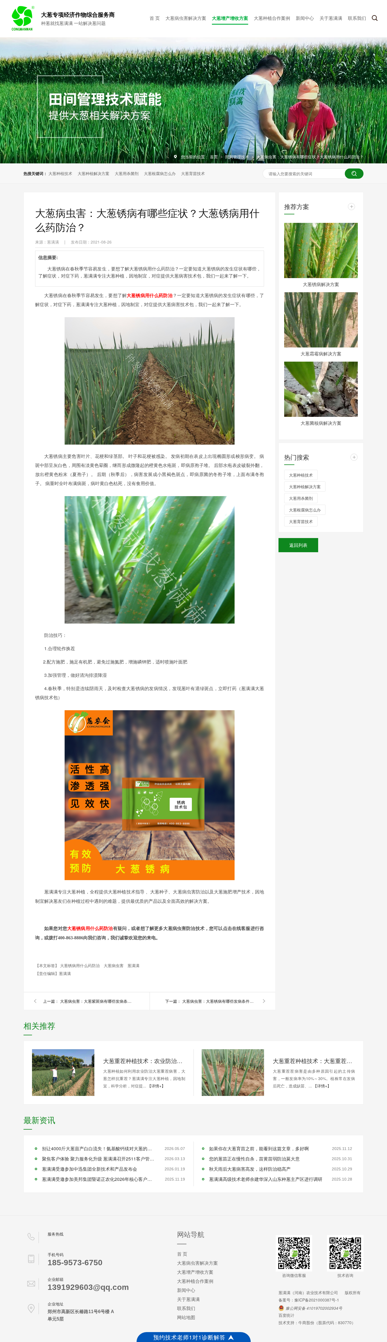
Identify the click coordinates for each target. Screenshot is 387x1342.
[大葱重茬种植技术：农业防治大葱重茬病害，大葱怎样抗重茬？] (63, 1072)
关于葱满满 (331, 18)
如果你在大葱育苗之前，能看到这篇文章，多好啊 (259, 1148)
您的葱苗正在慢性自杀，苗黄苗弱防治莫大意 (254, 1158)
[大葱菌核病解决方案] (321, 389)
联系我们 (357, 18)
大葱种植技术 (60, 173)
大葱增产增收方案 (230, 18)
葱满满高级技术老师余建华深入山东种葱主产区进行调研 (265, 1179)
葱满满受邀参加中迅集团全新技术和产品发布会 (89, 1169)
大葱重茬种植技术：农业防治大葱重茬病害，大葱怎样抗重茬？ (144, 1061)
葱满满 (133, 965)
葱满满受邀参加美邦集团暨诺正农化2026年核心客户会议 (98, 1179)
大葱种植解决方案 (93, 173)
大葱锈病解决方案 (321, 284)
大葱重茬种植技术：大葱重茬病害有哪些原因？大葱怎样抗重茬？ (314, 1061)
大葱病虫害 (114, 965)
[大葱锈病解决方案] (321, 250)
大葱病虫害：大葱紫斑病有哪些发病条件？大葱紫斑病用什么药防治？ (97, 1001)
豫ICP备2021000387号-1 (316, 1300)
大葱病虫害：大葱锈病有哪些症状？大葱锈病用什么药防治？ (309, 156)
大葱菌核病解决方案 (321, 423)
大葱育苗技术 (193, 173)
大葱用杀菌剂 (127, 173)
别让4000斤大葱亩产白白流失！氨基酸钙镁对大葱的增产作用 (98, 1148)
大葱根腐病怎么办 (160, 173)
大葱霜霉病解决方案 (321, 353)
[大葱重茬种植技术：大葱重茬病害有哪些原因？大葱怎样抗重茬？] (233, 1072)
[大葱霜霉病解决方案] (321, 319)
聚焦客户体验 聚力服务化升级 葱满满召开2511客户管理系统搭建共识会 (98, 1158)
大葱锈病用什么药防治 (150, 295)
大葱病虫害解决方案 (185, 18)
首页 (214, 156)
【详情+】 (156, 1086)
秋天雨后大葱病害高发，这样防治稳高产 (250, 1169)
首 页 (155, 18)
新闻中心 (305, 18)
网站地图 (186, 1317)
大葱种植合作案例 (272, 18)
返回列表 (298, 545)
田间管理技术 (237, 156)
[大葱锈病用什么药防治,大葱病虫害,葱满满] (22, 29)
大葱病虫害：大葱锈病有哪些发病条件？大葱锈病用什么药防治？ (219, 1001)
